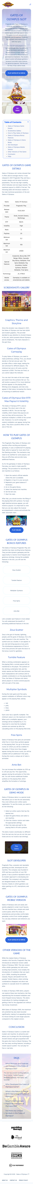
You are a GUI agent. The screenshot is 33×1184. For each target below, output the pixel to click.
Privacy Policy (23, 1180)
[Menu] (30, 4)
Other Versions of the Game (17, 152)
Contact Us (13, 1180)
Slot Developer (13, 145)
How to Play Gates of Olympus (18, 133)
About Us (5, 1180)
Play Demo (16, 847)
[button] (16, 122)
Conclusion (11, 154)
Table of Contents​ (12, 122)
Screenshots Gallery (14, 131)
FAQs (9, 156)
